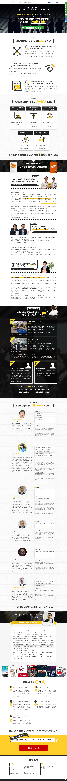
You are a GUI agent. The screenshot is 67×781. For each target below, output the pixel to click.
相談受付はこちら (33, 748)
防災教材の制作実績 (18, 126)
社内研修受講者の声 (34, 126)
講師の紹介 (49, 126)
